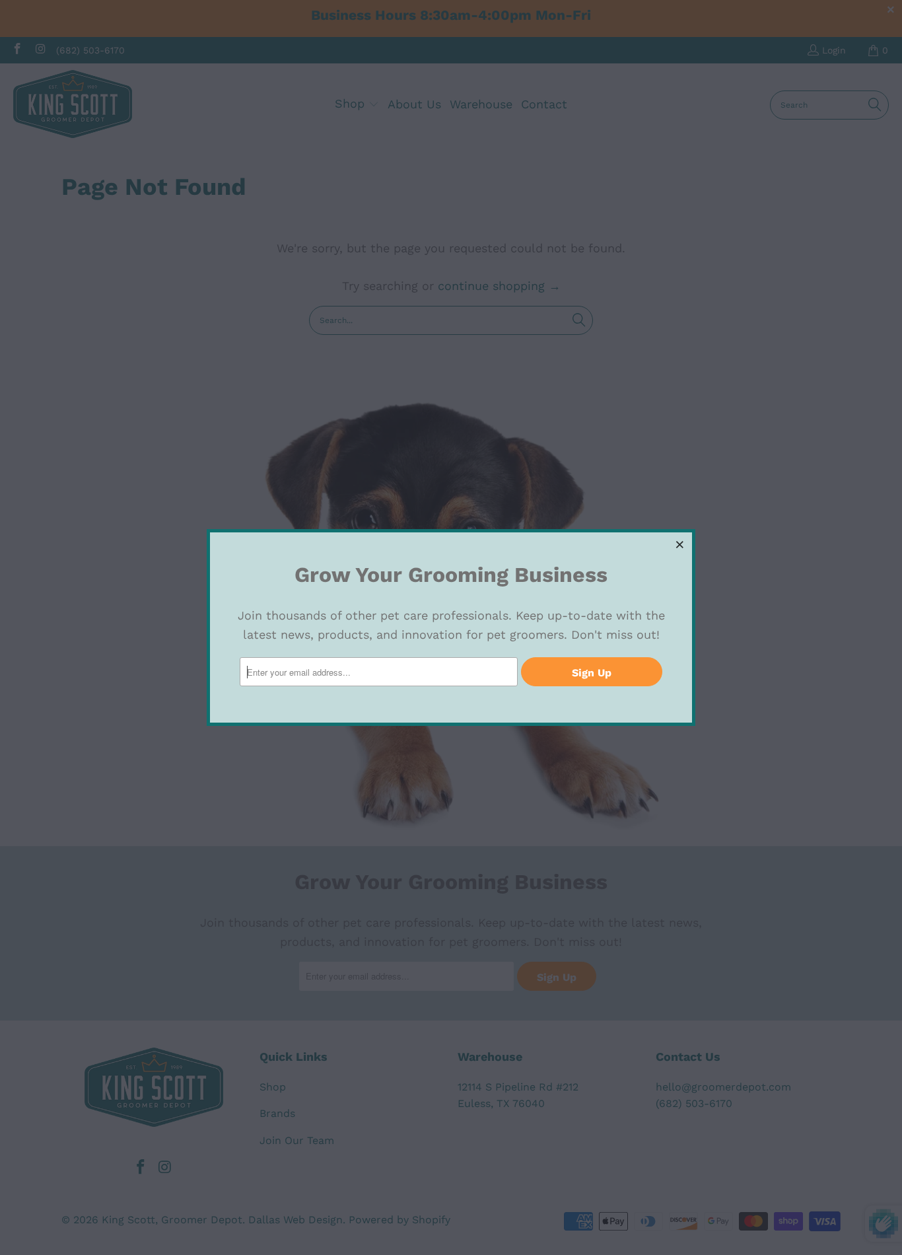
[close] (680, 544)
